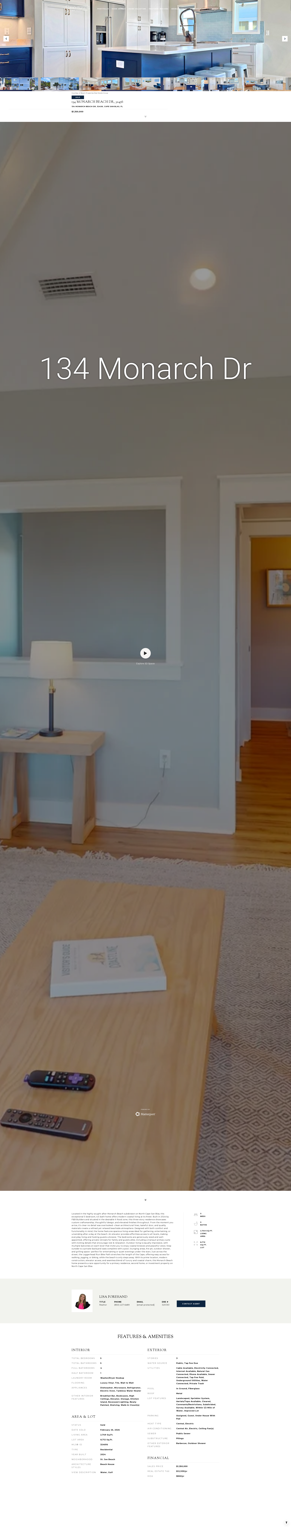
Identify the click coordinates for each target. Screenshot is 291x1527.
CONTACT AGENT (191, 1304)
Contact (213, 9)
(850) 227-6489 (122, 1305)
